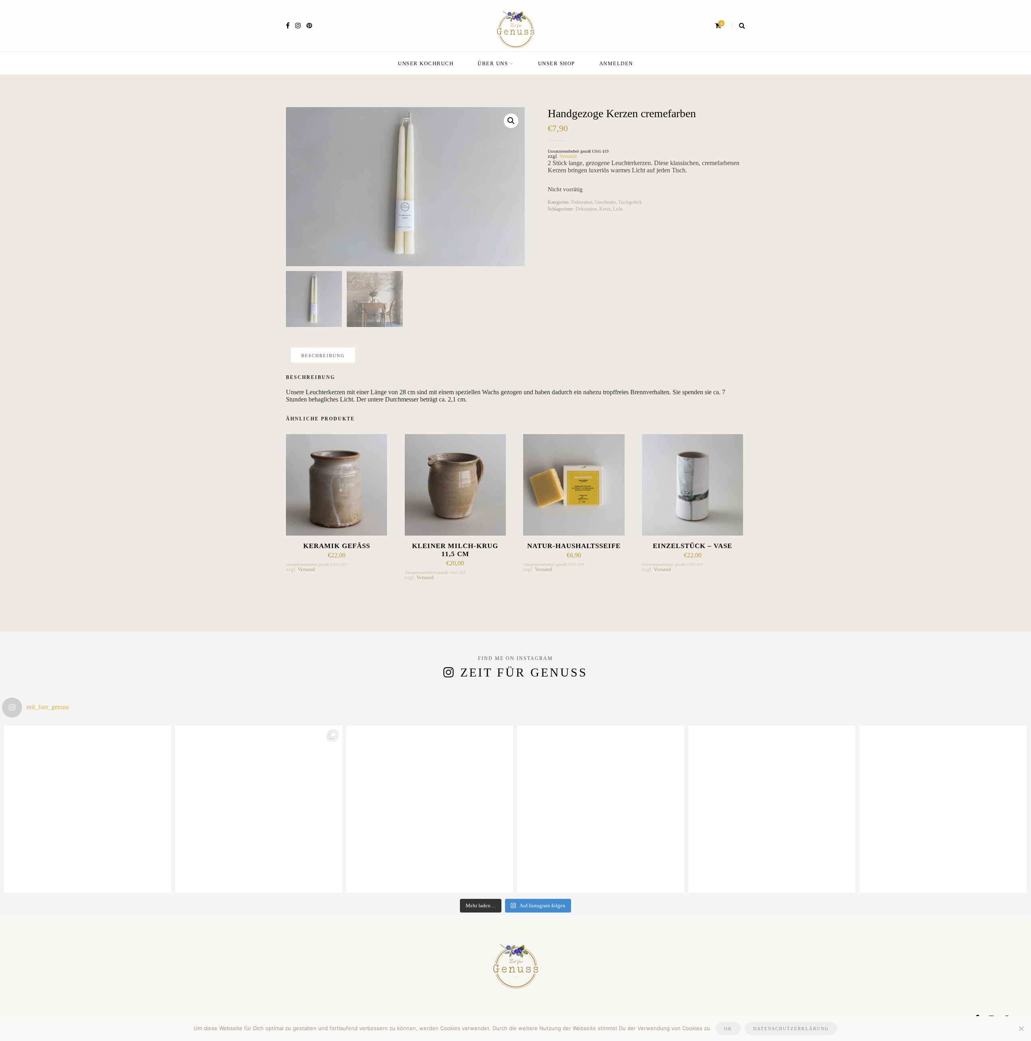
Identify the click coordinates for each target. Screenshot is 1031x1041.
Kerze (605, 209)
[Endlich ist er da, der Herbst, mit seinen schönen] (429, 809)
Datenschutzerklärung (791, 1028)
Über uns (493, 63)
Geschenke (605, 202)
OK (728, 1028)
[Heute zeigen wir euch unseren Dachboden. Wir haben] (771, 809)
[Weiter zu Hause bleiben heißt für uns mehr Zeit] (600, 809)
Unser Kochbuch (425, 63)
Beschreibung (323, 355)
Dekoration (581, 202)
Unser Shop (556, 63)
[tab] (323, 354)
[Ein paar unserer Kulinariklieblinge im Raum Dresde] (943, 809)
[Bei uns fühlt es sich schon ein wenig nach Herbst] (87, 809)
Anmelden (616, 63)
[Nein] (1021, 1028)
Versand (568, 156)
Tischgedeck (630, 202)
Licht (618, 209)
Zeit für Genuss (524, 672)
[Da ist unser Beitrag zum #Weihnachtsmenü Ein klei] (258, 809)
